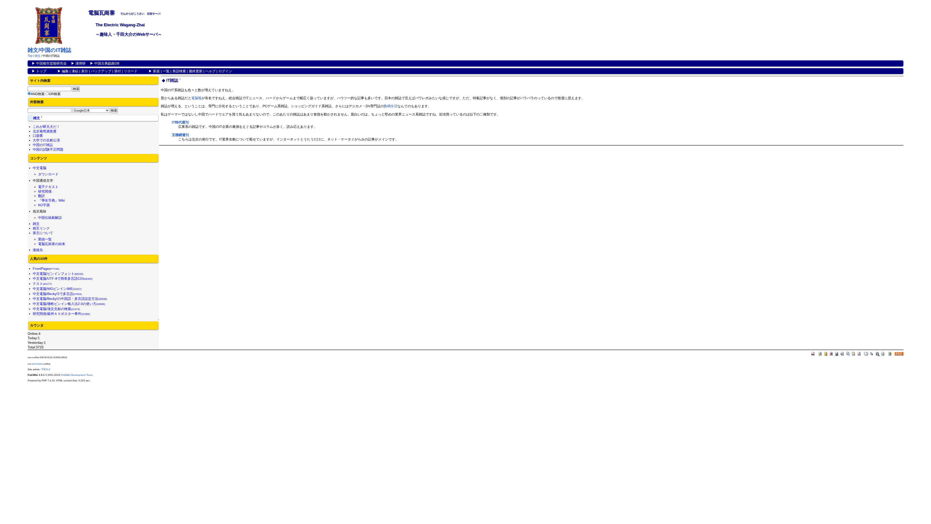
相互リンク (41, 228)
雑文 (37, 55)
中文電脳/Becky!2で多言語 (57, 294)
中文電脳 (39, 168)
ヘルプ (210, 71)
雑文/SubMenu (38, 364)
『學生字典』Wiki (51, 200)
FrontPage (46, 268)
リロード (130, 71)
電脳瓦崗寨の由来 (51, 244)
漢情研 (80, 63)
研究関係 (45, 191)
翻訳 (41, 196)
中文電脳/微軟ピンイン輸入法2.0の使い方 (69, 304)
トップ (41, 71)
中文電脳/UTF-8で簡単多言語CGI (62, 278)
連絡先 (38, 250)
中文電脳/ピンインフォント (58, 274)
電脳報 (196, 98)
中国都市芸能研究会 (51, 63)
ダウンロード (48, 174)
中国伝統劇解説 (50, 218)
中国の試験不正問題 (48, 149)
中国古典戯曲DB (106, 63)
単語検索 (179, 71)
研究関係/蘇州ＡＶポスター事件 (61, 314)
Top (30, 55)
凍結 (75, 71)
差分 (84, 71)
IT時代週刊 (180, 122)
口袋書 (38, 136)
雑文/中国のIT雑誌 (49, 50)
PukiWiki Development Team (76, 375)
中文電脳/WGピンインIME (57, 289)
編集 (65, 71)
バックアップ (101, 71)
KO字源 (44, 205)
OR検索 (55, 94)
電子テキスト (48, 187)
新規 (156, 71)
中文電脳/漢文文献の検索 (56, 309)
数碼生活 (390, 106)
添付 (117, 71)
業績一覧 (45, 239)
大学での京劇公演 (46, 140)
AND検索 (38, 94)
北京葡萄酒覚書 (44, 131)
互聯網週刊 (180, 135)
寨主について (43, 233)
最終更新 (195, 71)
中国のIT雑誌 (43, 145)
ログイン (225, 71)
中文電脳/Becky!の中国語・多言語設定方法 (70, 299)
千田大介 (46, 369)
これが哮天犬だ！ (46, 127)
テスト (42, 284)
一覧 (166, 71)
